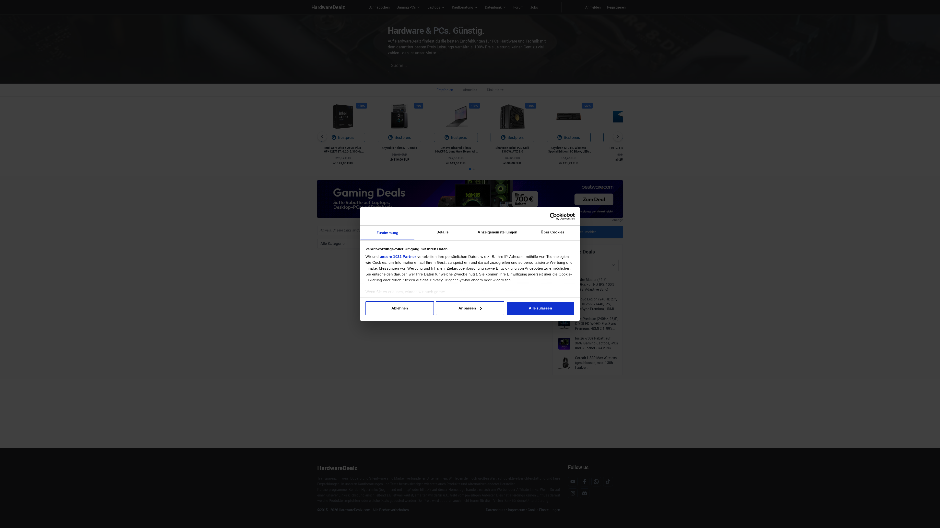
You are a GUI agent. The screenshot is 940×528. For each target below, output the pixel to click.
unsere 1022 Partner (398, 256)
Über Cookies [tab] (552, 232)
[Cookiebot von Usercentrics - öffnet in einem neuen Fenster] (553, 216)
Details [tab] (442, 232)
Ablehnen (399, 308)
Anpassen (467, 308)
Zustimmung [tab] (387, 233)
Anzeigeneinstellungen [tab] (497, 232)
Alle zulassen (540, 308)
